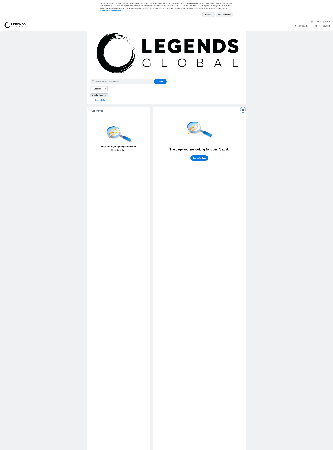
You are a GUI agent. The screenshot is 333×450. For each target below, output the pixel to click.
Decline (208, 15)
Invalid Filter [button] (98, 95)
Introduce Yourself (322, 26)
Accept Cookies (224, 15)
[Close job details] (243, 109)
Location (97, 89)
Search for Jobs (301, 26)
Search (160, 82)
